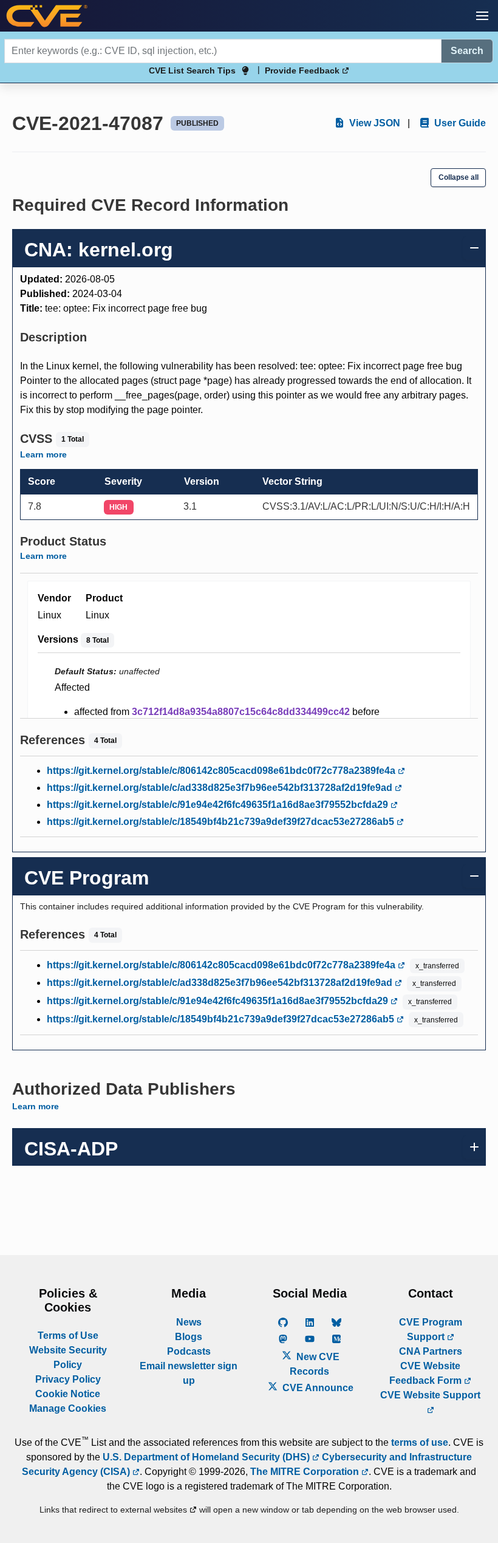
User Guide (459, 123)
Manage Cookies (67, 1408)
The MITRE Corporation (305, 1471)
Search (467, 51)
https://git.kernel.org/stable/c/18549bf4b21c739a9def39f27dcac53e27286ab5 (222, 821)
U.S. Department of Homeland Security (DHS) (207, 1457)
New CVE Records (314, 1364)
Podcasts (189, 1351)
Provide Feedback (303, 70)
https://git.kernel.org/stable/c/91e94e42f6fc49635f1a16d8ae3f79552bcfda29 (219, 804)
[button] (482, 16)
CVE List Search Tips (192, 70)
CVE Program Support (430, 1329)
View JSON (373, 123)
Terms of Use (68, 1335)
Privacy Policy (68, 1379)
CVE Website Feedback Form (426, 1373)
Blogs (188, 1337)
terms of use (419, 1442)
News (189, 1322)
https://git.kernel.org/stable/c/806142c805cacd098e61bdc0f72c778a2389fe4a (222, 770)
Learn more (43, 454)
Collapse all (458, 177)
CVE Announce (316, 1388)
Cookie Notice (67, 1394)
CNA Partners (430, 1351)
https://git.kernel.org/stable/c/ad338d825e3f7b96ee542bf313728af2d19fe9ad (221, 787)
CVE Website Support (430, 1395)
